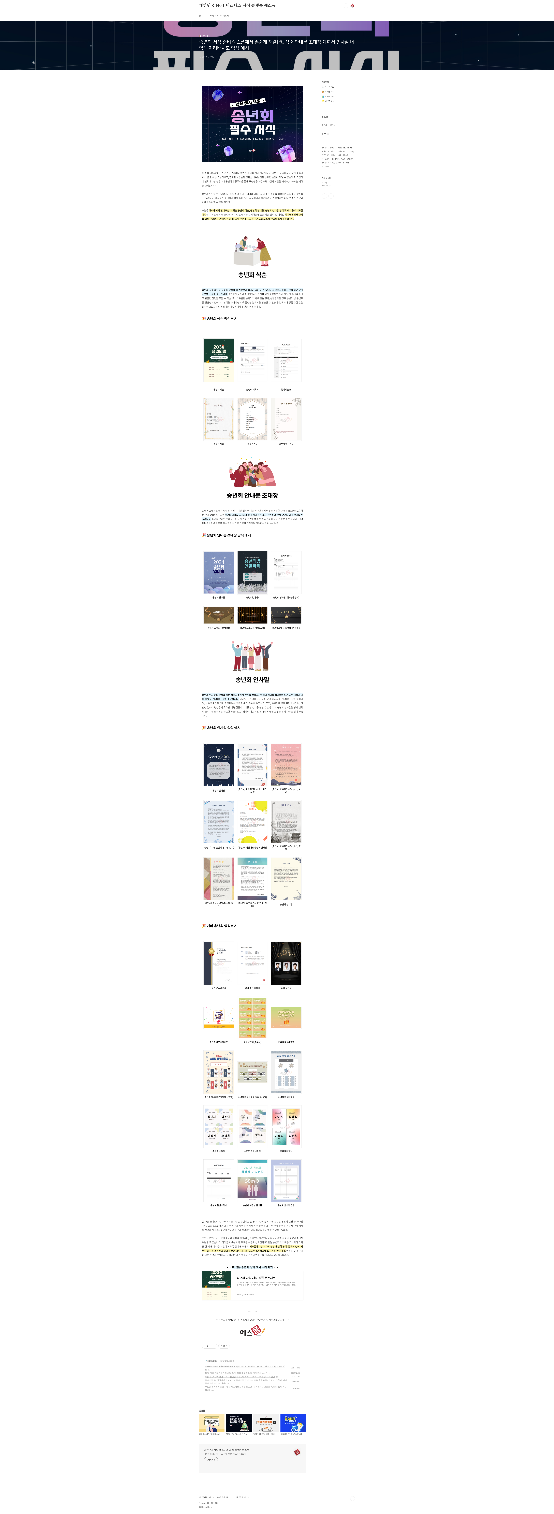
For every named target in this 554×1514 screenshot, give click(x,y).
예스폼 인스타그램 (242, 1497)
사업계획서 (335, 159)
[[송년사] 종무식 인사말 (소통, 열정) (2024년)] (218, 899)
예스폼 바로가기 (205, 1497)
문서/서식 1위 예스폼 (219, 15)
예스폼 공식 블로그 (223, 1497)
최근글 (324, 125)
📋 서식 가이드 (211, 1361)
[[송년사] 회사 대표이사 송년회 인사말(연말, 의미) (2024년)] (252, 785)
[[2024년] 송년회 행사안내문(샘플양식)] (286, 593)
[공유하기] (210, 1346)
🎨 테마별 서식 (328, 92)
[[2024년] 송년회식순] (252, 440)
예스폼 (343, 159)
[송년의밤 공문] (252, 593)
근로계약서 (326, 155)
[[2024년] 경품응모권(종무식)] (252, 1038)
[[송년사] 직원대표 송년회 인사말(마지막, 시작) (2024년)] (252, 842)
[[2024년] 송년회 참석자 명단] (286, 1201)
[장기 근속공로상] (218, 984)
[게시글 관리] (214, 1346)
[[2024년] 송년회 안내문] (218, 593)
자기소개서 (326, 159)
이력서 (333, 155)
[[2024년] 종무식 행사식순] (286, 440)
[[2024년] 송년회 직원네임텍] (252, 1147)
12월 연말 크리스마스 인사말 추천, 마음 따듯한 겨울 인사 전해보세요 (236, 1373)
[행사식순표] (286, 381)
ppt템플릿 (325, 166)
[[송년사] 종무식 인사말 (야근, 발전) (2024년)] (286, 842)
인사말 (349, 148)
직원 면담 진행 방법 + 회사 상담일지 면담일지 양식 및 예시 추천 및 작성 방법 (240, 1376)
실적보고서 (340, 163)
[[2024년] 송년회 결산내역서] (218, 1201)
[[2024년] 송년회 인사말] (286, 899)
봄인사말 (345, 155)
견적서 (333, 151)
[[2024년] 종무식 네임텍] (286, 1147)
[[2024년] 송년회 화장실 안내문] (252, 1201)
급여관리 (325, 148)
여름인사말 (342, 148)
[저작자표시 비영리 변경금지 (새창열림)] (234, 1346)
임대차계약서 (342, 151)
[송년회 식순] (218, 381)
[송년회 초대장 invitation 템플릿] (286, 623)
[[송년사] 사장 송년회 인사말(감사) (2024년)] (218, 842)
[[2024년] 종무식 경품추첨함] (286, 1028)
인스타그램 (324, 196)
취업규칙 (349, 163)
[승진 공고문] (286, 984)
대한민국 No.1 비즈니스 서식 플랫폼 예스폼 (237, 6)
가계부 (351, 151)
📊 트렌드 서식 (328, 96)
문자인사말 (326, 151)
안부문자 (350, 159)
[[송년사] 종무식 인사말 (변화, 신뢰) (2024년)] (252, 899)
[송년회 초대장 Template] (218, 623)
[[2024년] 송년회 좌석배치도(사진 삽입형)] (218, 1093)
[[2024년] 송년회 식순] (218, 440)
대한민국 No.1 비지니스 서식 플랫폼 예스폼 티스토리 (225, 1454)
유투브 (331, 196)
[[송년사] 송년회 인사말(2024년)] (218, 785)
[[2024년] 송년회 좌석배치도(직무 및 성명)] (252, 1082)
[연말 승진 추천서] (252, 984)
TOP (352, 1498)
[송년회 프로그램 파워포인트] (252, 623)
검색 (346, 6)
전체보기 (325, 82)
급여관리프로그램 (328, 163)
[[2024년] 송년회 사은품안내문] (218, 1028)
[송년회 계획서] (252, 381)
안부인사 (333, 148)
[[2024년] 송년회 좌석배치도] (286, 1093)
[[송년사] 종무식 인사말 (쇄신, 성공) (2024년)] (286, 785)
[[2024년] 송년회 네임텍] (218, 1147)
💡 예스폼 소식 (328, 101)
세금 (339, 155)
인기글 (332, 125)
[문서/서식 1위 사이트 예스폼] (252, 1334)
